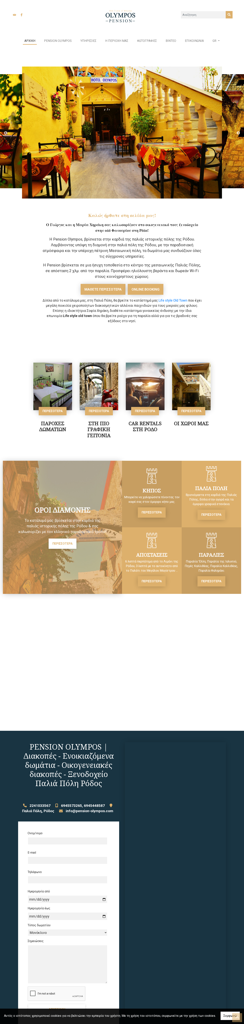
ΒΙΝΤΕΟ (171, 41)
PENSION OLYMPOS (58, 41)
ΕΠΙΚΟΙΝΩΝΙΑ (194, 41)
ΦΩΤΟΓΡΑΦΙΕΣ (147, 41)
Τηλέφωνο (35, 872)
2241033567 (40, 805)
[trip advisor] (14, 14)
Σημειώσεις (36, 941)
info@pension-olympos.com (89, 811)
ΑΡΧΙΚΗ (29, 41)
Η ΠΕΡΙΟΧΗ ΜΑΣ (116, 41)
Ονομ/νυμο (35, 833)
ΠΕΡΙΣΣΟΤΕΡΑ (53, 411)
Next (238, 133)
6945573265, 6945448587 (83, 805)
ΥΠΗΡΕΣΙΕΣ (88, 41)
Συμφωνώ (230, 1016)
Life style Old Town (173, 300)
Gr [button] (215, 41)
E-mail (32, 852)
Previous (6, 133)
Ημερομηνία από (39, 891)
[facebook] (21, 14)
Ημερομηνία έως (39, 908)
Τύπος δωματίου (39, 925)
